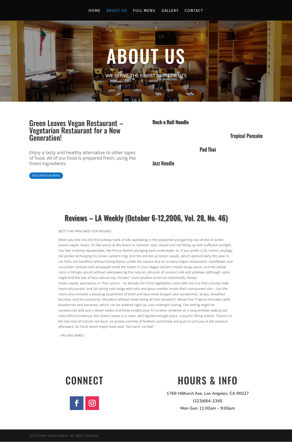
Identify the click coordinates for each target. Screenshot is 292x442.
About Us (117, 11)
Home (95, 11)
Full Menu (144, 11)
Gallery (170, 11)
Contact (194, 11)
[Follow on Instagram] (92, 403)
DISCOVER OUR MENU (46, 175)
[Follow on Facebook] (76, 403)
